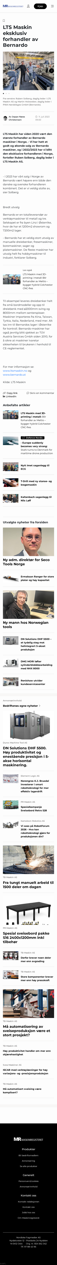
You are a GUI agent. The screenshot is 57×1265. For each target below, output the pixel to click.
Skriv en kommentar (42, 393)
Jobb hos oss (28, 1212)
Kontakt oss (29, 1207)
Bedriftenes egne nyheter (20, 705)
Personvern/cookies (29, 1181)
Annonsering (28, 1161)
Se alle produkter (28, 1166)
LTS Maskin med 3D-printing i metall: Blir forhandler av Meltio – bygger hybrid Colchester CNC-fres (38, 281)
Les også (27, 270)
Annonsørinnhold (28, 1186)
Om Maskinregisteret (28, 1218)
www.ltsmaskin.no (15, 370)
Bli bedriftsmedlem (28, 1155)
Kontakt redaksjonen (28, 1201)
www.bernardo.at (14, 374)
